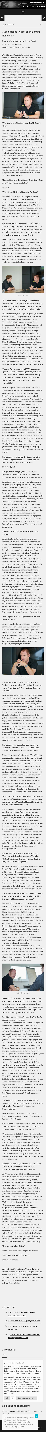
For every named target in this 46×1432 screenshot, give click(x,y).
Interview (10, 25)
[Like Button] (7, 1398)
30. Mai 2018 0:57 (19, 1363)
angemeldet (15, 1411)
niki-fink (7, 44)
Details (21, 1426)
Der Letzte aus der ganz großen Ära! (25, 1321)
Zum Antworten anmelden (26, 1398)
